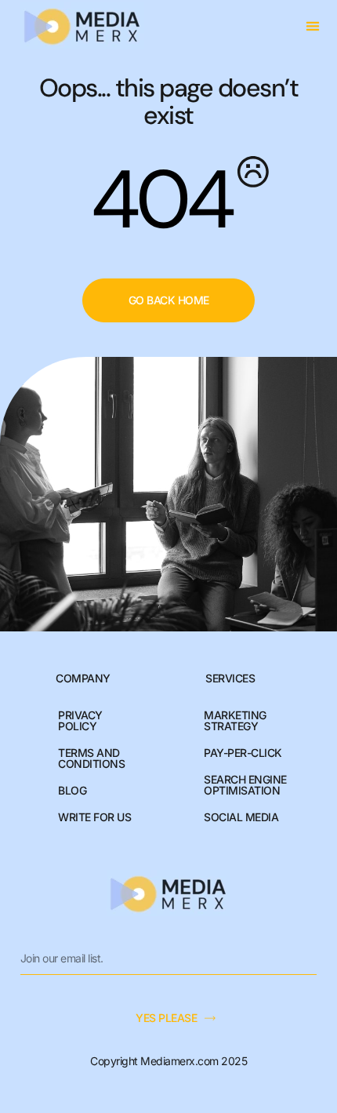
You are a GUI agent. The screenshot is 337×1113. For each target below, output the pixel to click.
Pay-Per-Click (243, 752)
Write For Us (94, 817)
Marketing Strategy (235, 720)
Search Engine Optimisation (245, 785)
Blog (72, 790)
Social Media (241, 817)
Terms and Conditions (91, 758)
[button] (313, 25)
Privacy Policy (80, 720)
